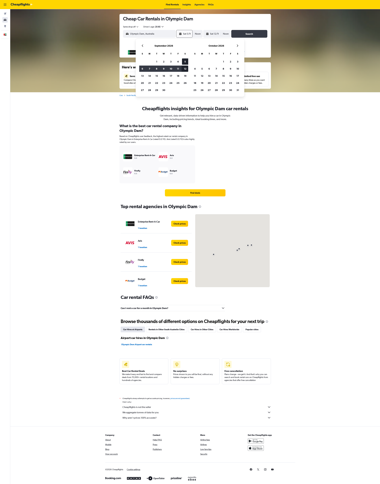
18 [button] (178, 75)
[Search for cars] (5, 20)
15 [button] (156, 75)
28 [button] (149, 90)
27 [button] (142, 90)
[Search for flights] (5, 14)
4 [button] (178, 61)
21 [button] (149, 83)
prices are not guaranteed (179, 398)
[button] (5, 4)
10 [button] (171, 68)
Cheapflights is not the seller (136, 407)
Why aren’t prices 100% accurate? (139, 417)
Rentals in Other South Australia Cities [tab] (167, 329)
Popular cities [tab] (252, 329)
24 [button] (170, 83)
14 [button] (149, 75)
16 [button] (164, 75)
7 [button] (149, 68)
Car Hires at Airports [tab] (132, 329)
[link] (195, 192)
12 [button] (185, 68)
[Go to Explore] (5, 26)
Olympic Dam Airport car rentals (136, 344)
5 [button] (185, 61)
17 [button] (171, 75)
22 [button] (156, 83)
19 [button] (185, 75)
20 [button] (142, 83)
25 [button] (177, 83)
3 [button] (171, 61)
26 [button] (185, 83)
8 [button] (156, 68)
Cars (121, 95)
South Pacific (131, 95)
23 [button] (163, 83)
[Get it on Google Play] (256, 441)
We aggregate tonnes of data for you (140, 412)
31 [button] (237, 90)
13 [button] (142, 75)
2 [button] (163, 61)
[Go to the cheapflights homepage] (22, 4)
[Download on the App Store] (256, 448)
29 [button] (156, 90)
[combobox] (131, 26)
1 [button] (156, 61)
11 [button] (178, 68)
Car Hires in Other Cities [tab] (202, 329)
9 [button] (163, 68)
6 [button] (142, 68)
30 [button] (163, 90)
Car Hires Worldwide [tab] (229, 329)
